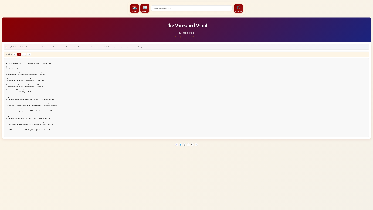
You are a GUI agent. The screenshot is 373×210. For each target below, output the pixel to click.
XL (29, 54)
